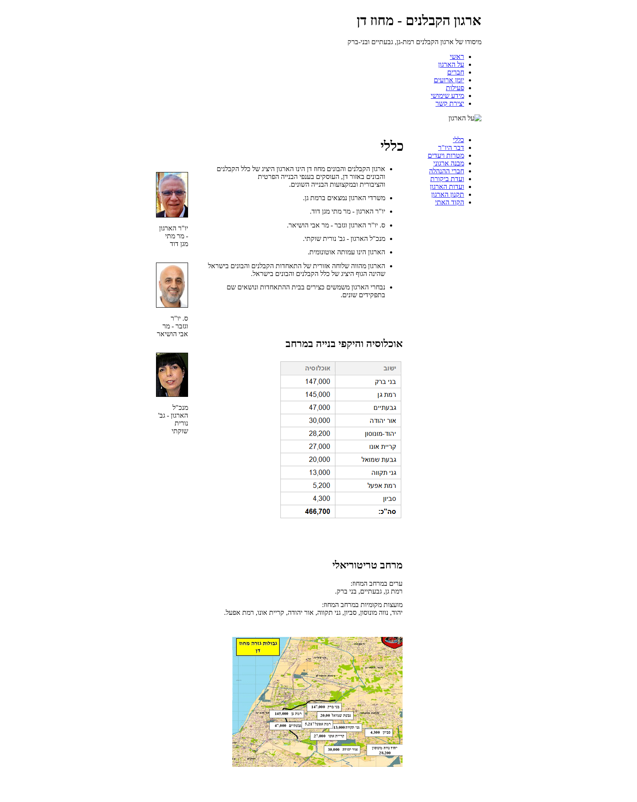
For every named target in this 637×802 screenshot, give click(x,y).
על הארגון (451, 64)
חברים (455, 72)
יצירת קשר (450, 103)
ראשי (457, 56)
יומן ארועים (449, 80)
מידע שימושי (447, 95)
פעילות (455, 87)
